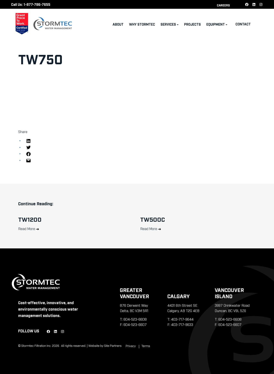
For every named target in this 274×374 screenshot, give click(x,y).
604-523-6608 (135, 319)
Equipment (215, 24)
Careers (223, 5)
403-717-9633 (182, 324)
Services (168, 24)
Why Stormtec (142, 24)
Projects (192, 24)
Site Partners (113, 345)
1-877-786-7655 (37, 4)
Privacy (131, 346)
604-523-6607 (135, 324)
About (118, 24)
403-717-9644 (182, 319)
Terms (145, 346)
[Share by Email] (28, 160)
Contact (243, 24)
